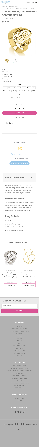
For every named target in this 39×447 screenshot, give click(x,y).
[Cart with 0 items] (33, 2)
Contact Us (19, 348)
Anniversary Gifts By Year (19, 328)
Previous (2, 259)
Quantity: (19, 105)
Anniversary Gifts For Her (19, 378)
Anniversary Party (19, 385)
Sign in (16, 353)
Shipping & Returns (19, 350)
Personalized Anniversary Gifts (19, 331)
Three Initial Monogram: (19, 98)
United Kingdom (19, 388)
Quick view (10, 282)
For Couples (19, 336)
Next (37, 259)
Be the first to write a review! (19, 163)
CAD (27, 2)
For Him (19, 341)
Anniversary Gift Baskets (19, 376)
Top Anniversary (20, 398)
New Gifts (20, 326)
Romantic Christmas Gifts (19, 368)
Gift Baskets (19, 333)
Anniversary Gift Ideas (19, 346)
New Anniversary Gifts (19, 366)
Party (19, 343)
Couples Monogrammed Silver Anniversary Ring (10, 275)
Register (22, 353)
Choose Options (10, 285)
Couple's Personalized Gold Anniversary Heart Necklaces (29, 275)
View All (19, 401)
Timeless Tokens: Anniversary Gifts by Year (19, 371)
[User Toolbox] (24, 2)
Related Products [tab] (18, 242)
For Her (19, 338)
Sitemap (19, 355)
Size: (19, 84)
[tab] (19, 177)
